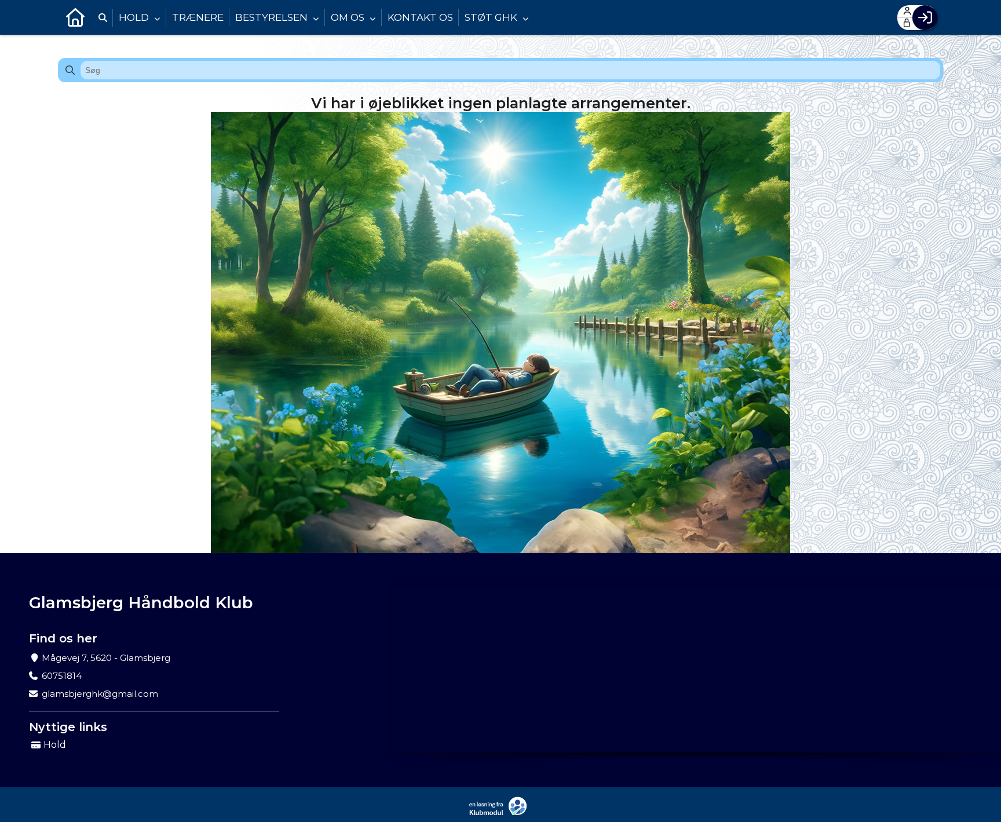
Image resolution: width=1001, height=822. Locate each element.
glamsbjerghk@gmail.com (100, 693)
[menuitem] (75, 17)
